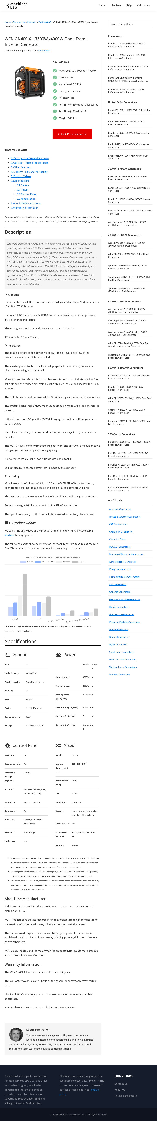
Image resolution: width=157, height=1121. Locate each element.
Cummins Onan (117, 539)
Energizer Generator (120, 569)
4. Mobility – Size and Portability (29, 172)
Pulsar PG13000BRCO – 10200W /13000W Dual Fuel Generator (129, 443)
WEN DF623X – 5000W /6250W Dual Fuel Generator (128, 256)
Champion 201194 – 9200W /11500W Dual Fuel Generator (129, 422)
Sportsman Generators (121, 651)
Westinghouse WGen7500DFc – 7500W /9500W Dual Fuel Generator (127, 333)
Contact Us (121, 1083)
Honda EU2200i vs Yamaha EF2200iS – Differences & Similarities (127, 57)
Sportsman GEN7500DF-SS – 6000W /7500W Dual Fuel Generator (126, 290)
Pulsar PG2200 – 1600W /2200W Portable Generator (129, 111)
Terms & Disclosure (126, 1095)
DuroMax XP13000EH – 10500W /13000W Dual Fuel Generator (128, 466)
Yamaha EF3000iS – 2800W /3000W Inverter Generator (130, 212)
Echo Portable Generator (122, 561)
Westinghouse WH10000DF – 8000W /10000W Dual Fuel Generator (126, 310)
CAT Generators (117, 524)
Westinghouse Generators (123, 667)
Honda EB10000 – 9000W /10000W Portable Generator (125, 388)
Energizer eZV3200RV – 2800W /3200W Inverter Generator (128, 178)
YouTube (9, 535)
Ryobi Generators (118, 644)
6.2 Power (22, 189)
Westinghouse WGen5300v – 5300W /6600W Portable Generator (126, 244)
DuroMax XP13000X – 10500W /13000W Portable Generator (128, 477)
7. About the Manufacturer (26, 203)
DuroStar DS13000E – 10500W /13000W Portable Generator (128, 489)
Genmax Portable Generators (124, 599)
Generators (19, 22)
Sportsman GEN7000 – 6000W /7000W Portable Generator (127, 267)
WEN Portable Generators (123, 659)
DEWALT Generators (119, 546)
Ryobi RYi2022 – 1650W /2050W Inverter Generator (128, 146)
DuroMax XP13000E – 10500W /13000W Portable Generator (128, 455)
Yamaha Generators (119, 674)
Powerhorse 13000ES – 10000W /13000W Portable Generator (129, 377)
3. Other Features (21, 167)
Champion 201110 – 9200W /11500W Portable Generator (126, 411)
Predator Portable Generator (124, 621)
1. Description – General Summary (30, 158)
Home (8, 22)
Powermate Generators (121, 614)
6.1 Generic (23, 185)
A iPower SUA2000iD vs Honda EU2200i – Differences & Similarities (128, 68)
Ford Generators (117, 584)
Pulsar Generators (118, 629)
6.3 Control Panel (26, 194)
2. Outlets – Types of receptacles (29, 162)
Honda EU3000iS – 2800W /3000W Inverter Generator (129, 201)
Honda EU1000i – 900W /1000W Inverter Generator (128, 134)
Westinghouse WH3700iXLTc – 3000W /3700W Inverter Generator (127, 223)
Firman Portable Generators (124, 576)
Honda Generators (119, 606)
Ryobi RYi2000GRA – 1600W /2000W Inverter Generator (126, 123)
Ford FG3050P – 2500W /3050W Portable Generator (129, 189)
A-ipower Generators (120, 509)
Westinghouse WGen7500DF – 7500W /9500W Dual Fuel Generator (127, 322)
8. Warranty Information (24, 207)
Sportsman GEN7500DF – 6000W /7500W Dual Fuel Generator (129, 278)
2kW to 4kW (44, 22)
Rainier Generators (119, 636)
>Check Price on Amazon (72, 134)
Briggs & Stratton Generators (124, 516)
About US (120, 1089)
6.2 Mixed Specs (26, 198)
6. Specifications (20, 180)
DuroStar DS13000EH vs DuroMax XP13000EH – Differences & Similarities (128, 79)
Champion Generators (121, 531)
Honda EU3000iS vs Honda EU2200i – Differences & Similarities (127, 45)
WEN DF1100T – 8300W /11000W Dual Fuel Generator (129, 400)
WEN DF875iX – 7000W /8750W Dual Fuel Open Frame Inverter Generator (128, 345)
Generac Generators (119, 591)
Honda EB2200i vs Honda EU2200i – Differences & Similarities (126, 91)
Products (31, 22)
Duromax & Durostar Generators (126, 554)
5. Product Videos (21, 176)
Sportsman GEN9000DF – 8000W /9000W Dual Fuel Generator (129, 356)
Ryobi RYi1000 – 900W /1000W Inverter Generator (128, 157)
